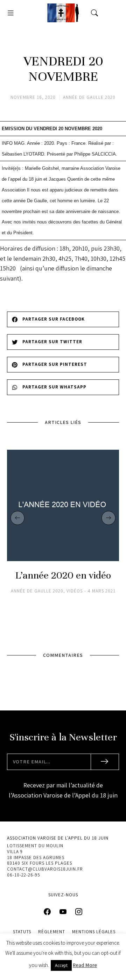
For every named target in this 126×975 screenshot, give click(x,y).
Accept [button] (61, 965)
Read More (85, 965)
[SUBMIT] (105, 762)
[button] (11, 13)
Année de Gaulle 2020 (89, 97)
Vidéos (74, 591)
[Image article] (63, 505)
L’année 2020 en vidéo (63, 575)
